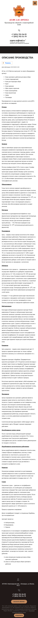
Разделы (8, 63)
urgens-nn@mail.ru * (18, 40)
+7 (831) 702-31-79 (19, 36)
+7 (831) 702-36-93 (19, 34)
